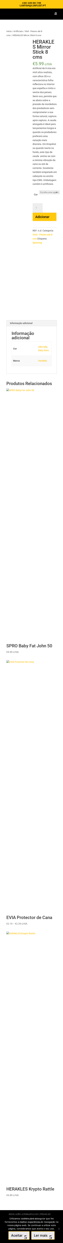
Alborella (42, 346)
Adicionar (42, 217)
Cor (36, 194)
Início (9, 31)
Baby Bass (43, 350)
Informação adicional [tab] (21, 323)
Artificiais (18, 31)
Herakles (42, 360)
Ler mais (41, 1235)
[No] (58, 1228)
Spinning (37, 242)
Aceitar (17, 1235)
